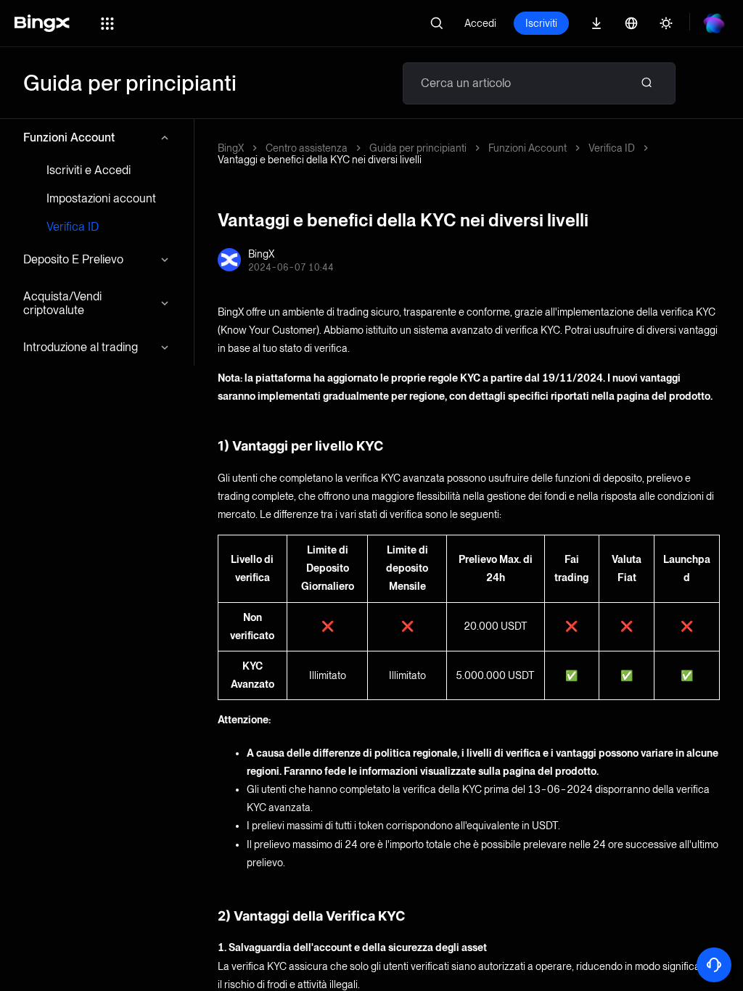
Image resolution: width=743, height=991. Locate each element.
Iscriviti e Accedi (88, 170)
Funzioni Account (69, 137)
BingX (231, 148)
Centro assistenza (307, 148)
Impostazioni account (101, 198)
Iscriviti (541, 23)
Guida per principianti (418, 148)
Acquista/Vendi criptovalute (62, 303)
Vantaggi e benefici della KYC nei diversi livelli (320, 159)
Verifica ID (72, 227)
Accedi (480, 23)
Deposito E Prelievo (73, 259)
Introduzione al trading (80, 347)
